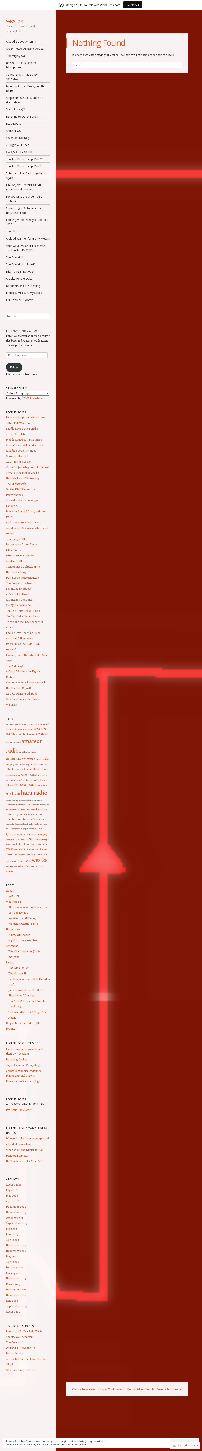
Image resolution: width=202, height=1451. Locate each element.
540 (20, 729)
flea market (34, 780)
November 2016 (16, 1295)
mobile (32, 819)
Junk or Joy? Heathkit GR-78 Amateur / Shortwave (23, 187)
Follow (14, 367)
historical (38, 799)
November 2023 (16, 1251)
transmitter (11, 861)
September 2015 (16, 1306)
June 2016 (12, 1300)
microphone (11, 819)
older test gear (41, 824)
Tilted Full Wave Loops (20, 423)
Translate (36, 398)
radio (26, 834)
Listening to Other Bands (22, 116)
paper (25, 828)
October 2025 (14, 1217)
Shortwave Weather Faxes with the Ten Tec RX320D (26, 248)
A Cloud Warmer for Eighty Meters (28, 238)
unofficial (27, 861)
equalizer (21, 780)
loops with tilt (20, 814)
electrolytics (11, 780)
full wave (10, 785)
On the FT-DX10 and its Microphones (21, 65)
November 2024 (16, 1245)
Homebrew (13, 929)
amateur (42, 734)
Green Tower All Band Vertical (25, 48)
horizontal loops (37, 804)
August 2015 (13, 1311)
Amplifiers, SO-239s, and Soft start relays (24, 100)
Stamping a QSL (16, 109)
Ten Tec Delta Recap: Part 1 (24, 166)
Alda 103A (15, 734)
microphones (22, 819)
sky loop (19, 844)
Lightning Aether (17, 1059)
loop (39, 809)
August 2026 (14, 1184)
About (10, 890)
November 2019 (16, 1278)
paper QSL (33, 828)
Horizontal (11, 804)
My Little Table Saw (18, 1110)
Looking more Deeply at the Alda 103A (27, 222)
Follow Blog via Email (23, 331)
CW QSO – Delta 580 (19, 152)
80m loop (33, 724)
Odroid (17, 824)
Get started (132, 4)
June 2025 (12, 1234)
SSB (11, 849)
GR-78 (8, 794)
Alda (37, 729)
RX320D (16, 839)
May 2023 (12, 1256)
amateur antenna (13, 742)
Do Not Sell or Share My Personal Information (154, 1389)
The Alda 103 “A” (18, 968)
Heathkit (29, 799)
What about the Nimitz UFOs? (24, 1150)
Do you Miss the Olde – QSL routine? (24, 199)
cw (18, 774)
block (17, 764)
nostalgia (10, 824)
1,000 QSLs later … (18, 434)
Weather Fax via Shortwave (23, 699)
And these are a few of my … (23, 522)
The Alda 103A (15, 231)
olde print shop (28, 824)
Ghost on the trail (17, 456)
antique (39, 759)
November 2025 (16, 1212)
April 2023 (12, 1262)
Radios (10, 962)
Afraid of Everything (18, 1144)
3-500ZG (24, 724)
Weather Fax (14, 901)
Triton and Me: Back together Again (25, 175)
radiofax (34, 834)
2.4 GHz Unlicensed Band (21, 693)
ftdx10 (44, 780)
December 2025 (16, 1206)
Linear (22, 809)
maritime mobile (35, 814)
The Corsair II (14, 257)
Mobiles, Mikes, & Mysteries (24, 293)
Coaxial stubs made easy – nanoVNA (23, 77)
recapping (42, 834)
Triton (19, 861)
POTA (41, 828)
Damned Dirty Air (17, 1155)
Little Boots (13, 123)
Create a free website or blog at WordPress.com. (99, 1389)
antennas (28, 759)
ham (16, 793)
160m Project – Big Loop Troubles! (27, 467)
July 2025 (11, 1229)
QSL (9, 833)
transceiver (40, 854)
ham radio (34, 792)
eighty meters (41, 775)
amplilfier (32, 751)
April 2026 (12, 1201)
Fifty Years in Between (20, 271)
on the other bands (14, 828)
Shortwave (36, 839)
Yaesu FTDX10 (37, 866)
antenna (13, 758)
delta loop (28, 775)
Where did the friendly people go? (27, 1138)
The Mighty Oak (16, 56)
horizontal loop (23, 804)
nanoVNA (39, 819)
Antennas (12, 946)
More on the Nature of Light (24, 1081)
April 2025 (12, 1240)
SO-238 (34, 844)
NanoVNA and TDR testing (23, 286)
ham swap (10, 799)
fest (27, 780)
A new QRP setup (19, 935)
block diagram (26, 764)
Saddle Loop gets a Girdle (22, 428)
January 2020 (14, 1273)
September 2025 (16, 1223)
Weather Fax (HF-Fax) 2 (23, 923)
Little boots (30, 809)
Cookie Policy (79, 1444)
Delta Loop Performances (22, 577)
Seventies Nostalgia (18, 138)
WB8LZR (14, 21)
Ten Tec (12, 854)
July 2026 (11, 1190)
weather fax (22, 866)
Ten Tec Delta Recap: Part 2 (24, 159)
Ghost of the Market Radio (22, 472)
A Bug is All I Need (17, 145)
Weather (9, 866)
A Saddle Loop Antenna (21, 41)
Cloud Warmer (17, 769)
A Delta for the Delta (19, 278)
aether (30, 729)
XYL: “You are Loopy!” (19, 300)
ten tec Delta (24, 854)
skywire (26, 844)
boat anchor (39, 764)
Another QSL (14, 131)
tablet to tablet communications (33, 849)
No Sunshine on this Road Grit (24, 1161)
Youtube (9, 871)
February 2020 (15, 1267)
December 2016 (16, 1289)
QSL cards (17, 834)
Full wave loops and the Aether (25, 417)
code (13, 775)
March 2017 (13, 1284)
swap (15, 849)
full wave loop (24, 785)
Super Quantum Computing (23, 1065)
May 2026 (12, 1195)
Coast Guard (32, 769)
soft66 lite (42, 844)
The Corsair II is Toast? (20, 264)
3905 (25, 729)
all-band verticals (28, 734)
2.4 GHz (9, 724)
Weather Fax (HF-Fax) (22, 918)
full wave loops (40, 785)
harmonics (20, 799)
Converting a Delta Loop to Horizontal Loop (23, 210)
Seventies (25, 839)
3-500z (17, 724)
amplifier (23, 751)
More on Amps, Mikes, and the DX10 (25, 88)
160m (16, 729)
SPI (7, 849)
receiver (9, 839)
